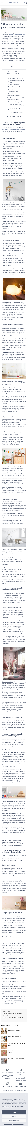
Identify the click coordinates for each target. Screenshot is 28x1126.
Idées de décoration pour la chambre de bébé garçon (14, 94)
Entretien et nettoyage (15, 116)
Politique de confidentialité (18, 1124)
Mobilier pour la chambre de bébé (17, 81)
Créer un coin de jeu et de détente (16, 113)
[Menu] (3, 3)
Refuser (14, 1116)
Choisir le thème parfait (16, 102)
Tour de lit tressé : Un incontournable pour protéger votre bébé (13, 1018)
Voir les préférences (14, 1120)
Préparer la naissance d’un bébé (17, 34)
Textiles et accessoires (15, 87)
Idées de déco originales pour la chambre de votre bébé (15, 72)
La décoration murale (15, 76)
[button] (25, 1095)
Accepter (14, 1112)
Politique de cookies (8, 1124)
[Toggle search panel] (22, 2)
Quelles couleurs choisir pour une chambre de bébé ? (17, 105)
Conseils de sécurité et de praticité (16, 109)
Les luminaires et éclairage (16, 78)
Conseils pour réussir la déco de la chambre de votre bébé (15, 98)
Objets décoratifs (14, 84)
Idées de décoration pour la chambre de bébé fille (14, 90)
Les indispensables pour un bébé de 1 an (12, 1013)
